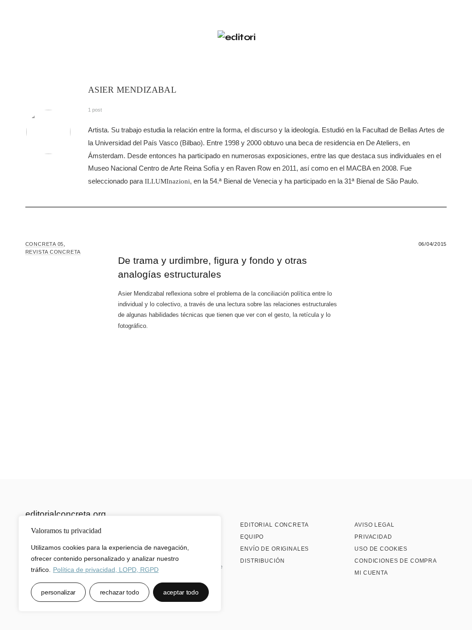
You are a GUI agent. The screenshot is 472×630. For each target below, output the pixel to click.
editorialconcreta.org (65, 514)
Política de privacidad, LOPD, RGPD (106, 569)
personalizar (58, 592)
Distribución (262, 561)
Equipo (252, 537)
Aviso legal (374, 525)
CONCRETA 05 (44, 244)
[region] (119, 564)
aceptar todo (181, 592)
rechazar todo (119, 592)
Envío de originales (274, 549)
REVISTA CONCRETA (53, 252)
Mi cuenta (371, 573)
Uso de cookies (380, 549)
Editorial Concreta (274, 525)
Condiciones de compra (395, 561)
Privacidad (373, 537)
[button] (29, 37)
